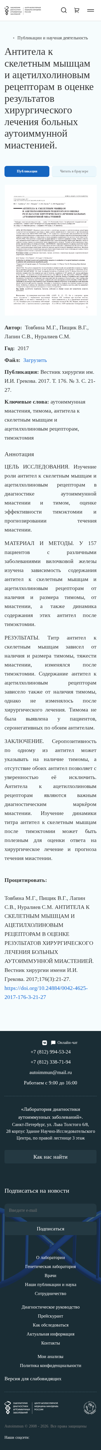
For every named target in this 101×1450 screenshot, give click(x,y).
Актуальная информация (50, 1334)
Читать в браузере (74, 171)
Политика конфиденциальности (50, 1365)
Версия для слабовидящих (32, 1378)
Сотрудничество (50, 1293)
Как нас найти (50, 1157)
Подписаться (50, 1228)
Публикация (27, 171)
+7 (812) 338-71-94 (51, 1062)
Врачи (50, 1275)
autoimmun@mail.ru (50, 1072)
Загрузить (35, 360)
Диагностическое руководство (51, 1307)
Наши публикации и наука (50, 1284)
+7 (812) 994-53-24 (51, 1052)
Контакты (50, 1343)
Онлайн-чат (67, 1043)
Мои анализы (50, 1356)
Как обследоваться (50, 1325)
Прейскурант (50, 1316)
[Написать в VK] (44, 1043)
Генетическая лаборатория (50, 1266)
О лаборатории (50, 1257)
